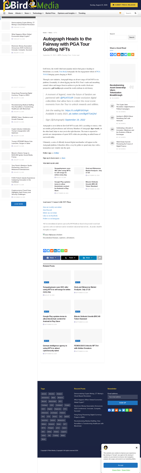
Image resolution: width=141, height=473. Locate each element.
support (63, 431)
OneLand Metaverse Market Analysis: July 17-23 (94, 170)
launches (45, 420)
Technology (37, 13)
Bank (53, 397)
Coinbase (59, 405)
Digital (50, 409)
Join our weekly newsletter (52, 207)
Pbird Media (52, 450)
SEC (43, 431)
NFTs (55, 32)
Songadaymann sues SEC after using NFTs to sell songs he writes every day (56, 289)
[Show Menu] (4, 13)
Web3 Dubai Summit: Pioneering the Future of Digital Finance (124, 144)
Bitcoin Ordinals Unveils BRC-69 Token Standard (92, 184)
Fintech (62, 412)
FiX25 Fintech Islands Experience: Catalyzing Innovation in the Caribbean (23, 180)
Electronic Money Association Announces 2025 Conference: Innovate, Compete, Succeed (22, 48)
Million (44, 424)
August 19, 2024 (61, 177)
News (27, 13)
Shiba (49, 431)
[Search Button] (136, 13)
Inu (61, 416)
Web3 (63, 435)
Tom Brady (63, 71)
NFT (65, 424)
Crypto (67, 405)
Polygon (50, 428)
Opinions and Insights (66, 13)
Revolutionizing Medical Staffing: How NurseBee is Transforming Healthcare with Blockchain (23, 107)
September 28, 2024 (93, 175)
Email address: (113, 393)
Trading (55, 435)
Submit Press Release (125, 5)
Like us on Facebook (50, 215)
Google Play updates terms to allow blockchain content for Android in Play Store (62, 186)
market (53, 420)
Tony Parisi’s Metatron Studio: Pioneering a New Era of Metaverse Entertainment (22, 167)
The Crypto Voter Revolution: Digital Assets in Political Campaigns (125, 107)
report (64, 428)
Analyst (59, 394)
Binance (60, 397)
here (63, 158)
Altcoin (18, 13)
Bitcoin (44, 401)
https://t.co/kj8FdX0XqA (76, 110)
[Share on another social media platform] (99, 258)
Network (51, 424)
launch (67, 416)
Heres (55, 416)
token (43, 435)
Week (43, 439)
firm (43, 416)
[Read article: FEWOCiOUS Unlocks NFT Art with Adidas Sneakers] (88, 336)
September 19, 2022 (75, 120)
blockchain (52, 401)
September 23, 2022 (49, 55)
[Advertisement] (18, 71)
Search (112, 34)
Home (10, 13)
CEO (51, 405)
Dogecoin (58, 409)
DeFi (43, 409)
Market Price (50, 13)
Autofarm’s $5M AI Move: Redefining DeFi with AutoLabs (124, 118)
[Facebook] (44, 250)
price (57, 428)
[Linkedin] (55, 250)
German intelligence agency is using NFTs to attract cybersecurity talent (55, 348)
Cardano (44, 405)
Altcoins (51, 394)
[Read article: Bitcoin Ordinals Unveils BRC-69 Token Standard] (79, 184)
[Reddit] (51, 250)
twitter (56, 153)
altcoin (44, 394)
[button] (136, 448)
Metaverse (61, 420)
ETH (65, 409)
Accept (120, 465)
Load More (18, 204)
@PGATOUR (66, 98)
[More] (65, 250)
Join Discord (47, 210)
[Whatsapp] (62, 250)
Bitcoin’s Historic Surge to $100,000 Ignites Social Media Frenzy (22, 155)
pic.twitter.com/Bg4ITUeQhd (82, 113)
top (49, 435)
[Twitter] (48, 250)
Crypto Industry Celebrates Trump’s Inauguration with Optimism (21, 131)
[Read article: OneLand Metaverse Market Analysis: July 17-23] (79, 170)
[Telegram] (58, 250)
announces (45, 397)
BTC (60, 401)
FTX (48, 416)
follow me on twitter (50, 213)
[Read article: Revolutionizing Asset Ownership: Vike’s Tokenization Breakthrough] (122, 73)
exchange (54, 412)
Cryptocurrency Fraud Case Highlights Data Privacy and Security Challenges (21, 192)
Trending (82, 13)
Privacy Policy (116, 470)
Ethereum (45, 412)
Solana (56, 431)
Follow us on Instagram (51, 218)
